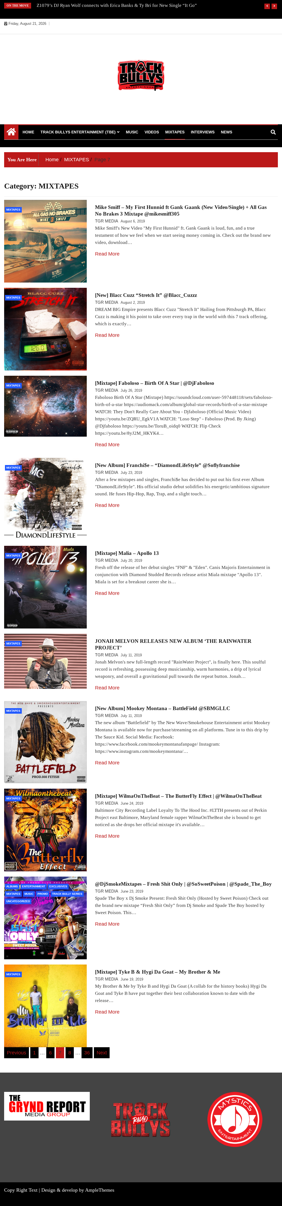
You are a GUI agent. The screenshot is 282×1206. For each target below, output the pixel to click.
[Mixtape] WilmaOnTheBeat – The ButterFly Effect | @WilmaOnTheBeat (178, 796)
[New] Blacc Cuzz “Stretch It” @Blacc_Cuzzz (146, 295)
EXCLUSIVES (58, 886)
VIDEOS (152, 132)
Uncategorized (18, 901)
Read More (107, 254)
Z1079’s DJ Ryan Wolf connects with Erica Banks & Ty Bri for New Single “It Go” (117, 5)
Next (102, 1052)
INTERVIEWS (203, 132)
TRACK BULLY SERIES (67, 893)
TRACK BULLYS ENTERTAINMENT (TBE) (78, 132)
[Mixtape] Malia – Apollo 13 (127, 553)
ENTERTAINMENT (33, 886)
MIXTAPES (175, 132)
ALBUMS (12, 886)
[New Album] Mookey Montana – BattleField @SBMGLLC (162, 708)
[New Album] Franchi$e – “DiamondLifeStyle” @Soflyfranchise (167, 465)
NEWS (226, 132)
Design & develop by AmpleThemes (77, 1190)
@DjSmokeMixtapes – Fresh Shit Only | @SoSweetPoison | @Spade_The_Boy (183, 884)
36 (87, 1052)
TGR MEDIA (106, 221)
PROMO (42, 893)
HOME (28, 132)
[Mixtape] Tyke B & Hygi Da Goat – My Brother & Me (157, 972)
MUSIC (132, 132)
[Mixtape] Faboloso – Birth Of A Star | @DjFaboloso (154, 383)
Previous (16, 1052)
